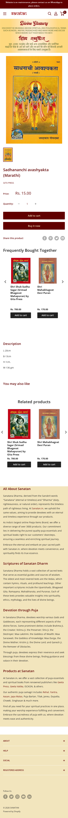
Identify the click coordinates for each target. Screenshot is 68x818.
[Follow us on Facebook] (5, 796)
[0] (62, 14)
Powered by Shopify (11, 811)
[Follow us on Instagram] (17, 796)
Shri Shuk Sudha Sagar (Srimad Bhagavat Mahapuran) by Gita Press (20, 293)
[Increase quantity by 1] (35, 203)
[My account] (55, 13)
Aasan (6, 696)
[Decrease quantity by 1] (18, 203)
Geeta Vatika (16, 686)
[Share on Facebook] (44, 238)
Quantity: (8, 203)
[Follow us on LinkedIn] (29, 796)
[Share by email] (62, 238)
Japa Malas (16, 696)
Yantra (53, 692)
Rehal (46, 692)
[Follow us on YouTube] (23, 796)
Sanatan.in (37, 508)
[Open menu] (4, 13)
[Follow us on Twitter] (11, 796)
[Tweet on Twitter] (56, 238)
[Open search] (49, 13)
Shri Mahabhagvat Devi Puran (45, 289)
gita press (8, 182)
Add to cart (34, 215)
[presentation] (5, 281)
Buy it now (34, 225)
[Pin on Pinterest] (50, 238)
